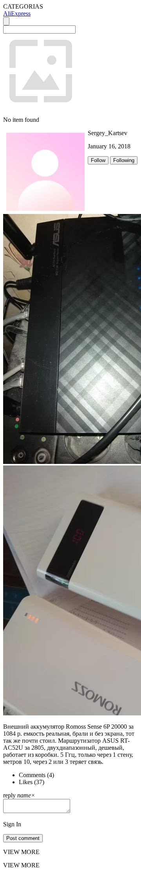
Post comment (23, 838)
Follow (98, 160)
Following (123, 160)
